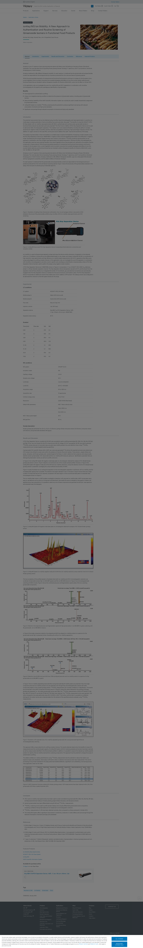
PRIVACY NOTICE (83, 944)
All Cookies (119, 939)
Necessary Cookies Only (119, 944)
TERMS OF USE (94, 944)
